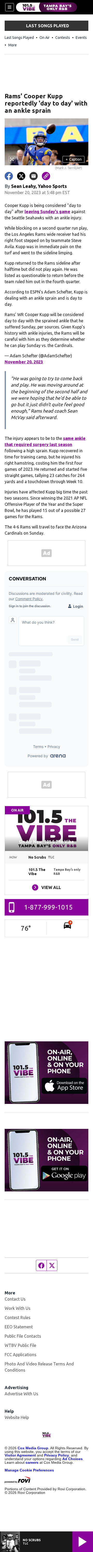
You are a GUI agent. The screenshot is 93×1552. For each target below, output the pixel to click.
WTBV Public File (20, 1345)
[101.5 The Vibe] (47, 7)
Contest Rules (17, 1317)
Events (81, 38)
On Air (45, 38)
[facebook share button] (9, 176)
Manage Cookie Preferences (29, 1470)
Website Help (17, 1417)
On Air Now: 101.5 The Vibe (46, 841)
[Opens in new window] (46, 1072)
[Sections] (9, 7)
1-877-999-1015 (48, 907)
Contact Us (15, 1299)
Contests (62, 38)
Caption (74, 159)
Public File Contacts (23, 1336)
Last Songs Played (19, 38)
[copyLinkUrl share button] (46, 176)
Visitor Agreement (20, 1455)
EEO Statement (19, 1326)
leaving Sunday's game (47, 211)
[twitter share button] (21, 176)
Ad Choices (72, 1459)
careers (32, 1462)
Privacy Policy (56, 1455)
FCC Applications (20, 1354)
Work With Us (17, 1308)
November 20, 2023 (24, 362)
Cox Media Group (33, 1448)
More (12, 45)
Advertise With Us (21, 1393)
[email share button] (33, 176)
